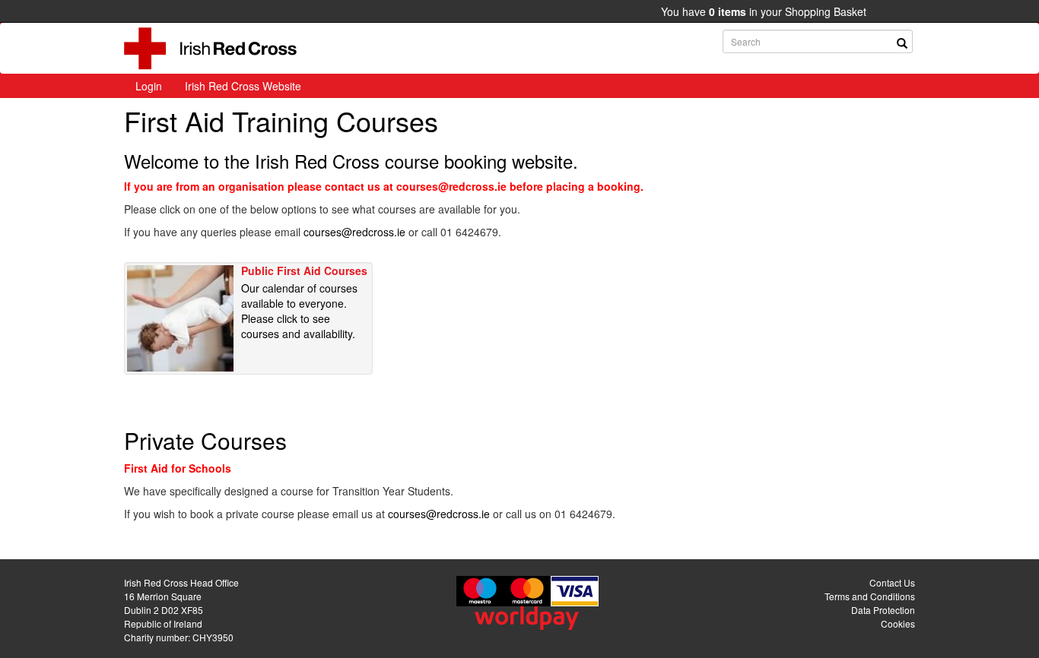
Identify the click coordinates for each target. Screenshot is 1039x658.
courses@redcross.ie (354, 231)
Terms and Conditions (870, 596)
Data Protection (883, 609)
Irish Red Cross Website (243, 85)
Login (148, 85)
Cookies (898, 623)
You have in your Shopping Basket (763, 11)
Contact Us (892, 582)
